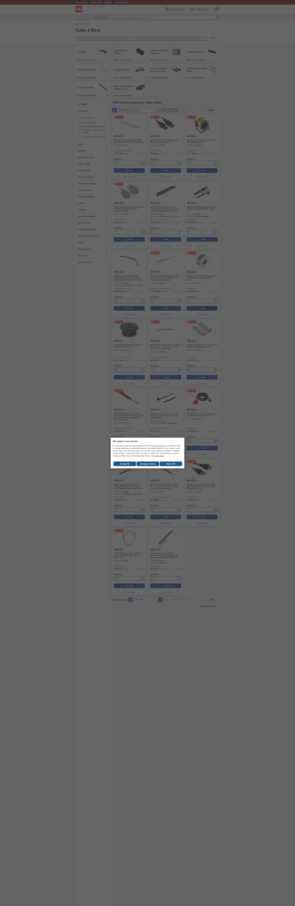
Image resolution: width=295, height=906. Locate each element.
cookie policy (159, 456)
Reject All (170, 464)
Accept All (125, 464)
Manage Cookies (147, 464)
